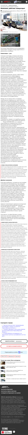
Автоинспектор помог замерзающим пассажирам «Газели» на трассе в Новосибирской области (13, 327)
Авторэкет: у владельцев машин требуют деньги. (16, 378)
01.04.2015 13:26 (4, 5)
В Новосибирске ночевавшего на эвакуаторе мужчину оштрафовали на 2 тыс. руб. (14, 335)
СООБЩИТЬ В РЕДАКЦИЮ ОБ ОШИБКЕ (11, 393)
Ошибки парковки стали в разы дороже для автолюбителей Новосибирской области (13, 331)
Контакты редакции (7, 389)
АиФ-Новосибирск (13, 31)
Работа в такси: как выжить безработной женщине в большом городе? (14, 371)
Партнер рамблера (12, 428)
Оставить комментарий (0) (14, 346)
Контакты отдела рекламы (8, 391)
